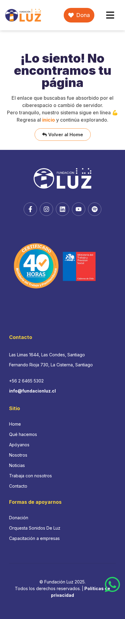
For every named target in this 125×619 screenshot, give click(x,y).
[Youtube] (78, 209)
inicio (48, 120)
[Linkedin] (62, 209)
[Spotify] (94, 209)
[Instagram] (46, 209)
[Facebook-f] (30, 209)
